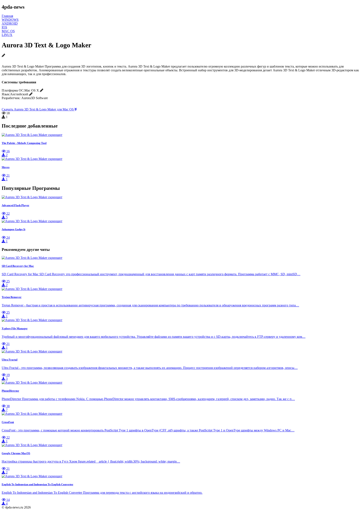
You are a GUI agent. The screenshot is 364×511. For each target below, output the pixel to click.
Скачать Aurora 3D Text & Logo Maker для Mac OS (38, 109)
